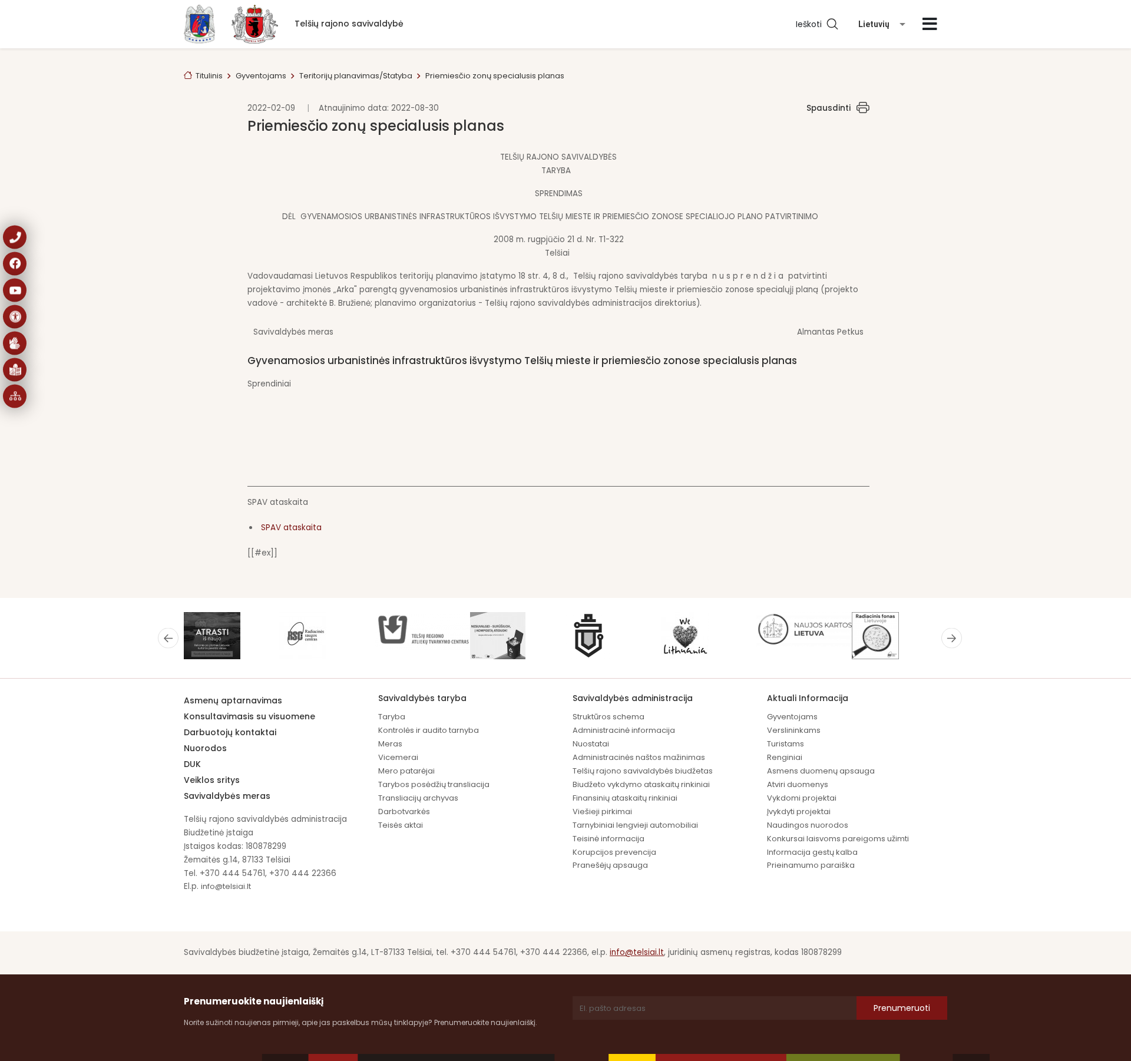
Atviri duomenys (797, 784)
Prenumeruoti (902, 1008)
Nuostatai (591, 743)
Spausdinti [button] (828, 108)
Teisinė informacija (608, 838)
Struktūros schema (608, 716)
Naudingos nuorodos (807, 825)
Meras (390, 743)
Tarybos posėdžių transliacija (434, 784)
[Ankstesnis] (168, 638)
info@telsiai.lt (226, 886)
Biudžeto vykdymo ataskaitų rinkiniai (641, 784)
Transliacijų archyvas (418, 798)
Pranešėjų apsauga (610, 865)
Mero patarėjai (406, 770)
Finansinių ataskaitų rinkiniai (625, 798)
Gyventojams (261, 75)
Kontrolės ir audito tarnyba (428, 730)
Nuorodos (205, 748)
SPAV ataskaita (291, 527)
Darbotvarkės (404, 811)
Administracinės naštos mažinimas (639, 757)
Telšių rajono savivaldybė (349, 23)
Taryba (391, 716)
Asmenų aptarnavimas (233, 700)
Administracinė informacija (624, 730)
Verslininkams (794, 730)
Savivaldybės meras (227, 796)
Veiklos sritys (212, 780)
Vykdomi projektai (801, 798)
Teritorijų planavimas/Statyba (355, 75)
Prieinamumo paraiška (811, 865)
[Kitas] (951, 638)
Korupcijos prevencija (614, 852)
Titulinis (209, 75)
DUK (192, 764)
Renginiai (784, 757)
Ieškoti (811, 24)
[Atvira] (929, 24)
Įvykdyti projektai (799, 811)
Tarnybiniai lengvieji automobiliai (635, 825)
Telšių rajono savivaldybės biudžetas (643, 770)
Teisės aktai (400, 825)
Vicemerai (398, 757)
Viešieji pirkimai (602, 811)
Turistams (785, 743)
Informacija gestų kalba (812, 852)
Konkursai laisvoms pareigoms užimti (838, 838)
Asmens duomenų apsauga (821, 770)
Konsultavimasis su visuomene (249, 716)
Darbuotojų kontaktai (230, 732)
